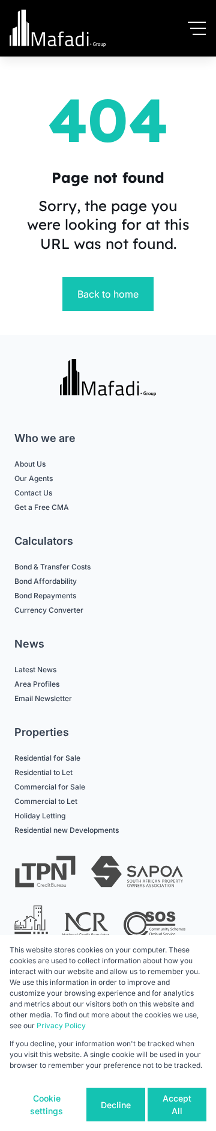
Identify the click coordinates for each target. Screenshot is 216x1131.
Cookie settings (46, 1104)
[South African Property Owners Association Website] (137, 873)
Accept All (177, 1104)
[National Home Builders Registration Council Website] (31, 925)
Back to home (108, 294)
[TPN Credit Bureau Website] (45, 873)
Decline (116, 1105)
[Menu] (196, 28)
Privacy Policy (61, 1025)
